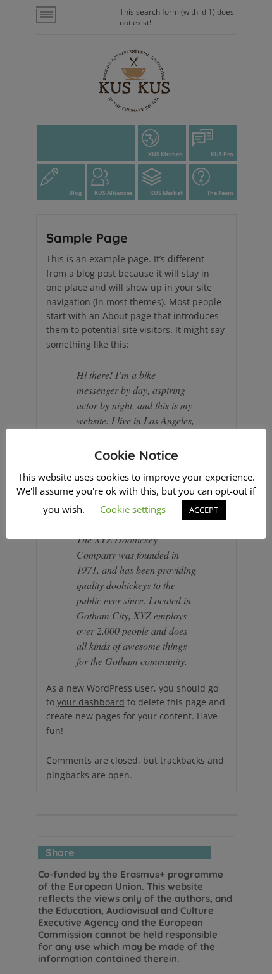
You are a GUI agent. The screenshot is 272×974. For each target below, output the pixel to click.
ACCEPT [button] (203, 509)
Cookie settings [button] (133, 509)
